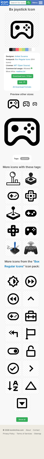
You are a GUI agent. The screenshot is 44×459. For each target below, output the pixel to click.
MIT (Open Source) (22, 65)
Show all (22, 419)
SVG (20, 82)
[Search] (28, 3)
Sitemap (37, 434)
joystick (25, 159)
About (28, 430)
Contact (36, 430)
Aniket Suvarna (21, 56)
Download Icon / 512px (22, 76)
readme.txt (20, 71)
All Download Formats (22, 87)
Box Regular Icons (22, 59)
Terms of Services (24, 434)
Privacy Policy (9, 434)
